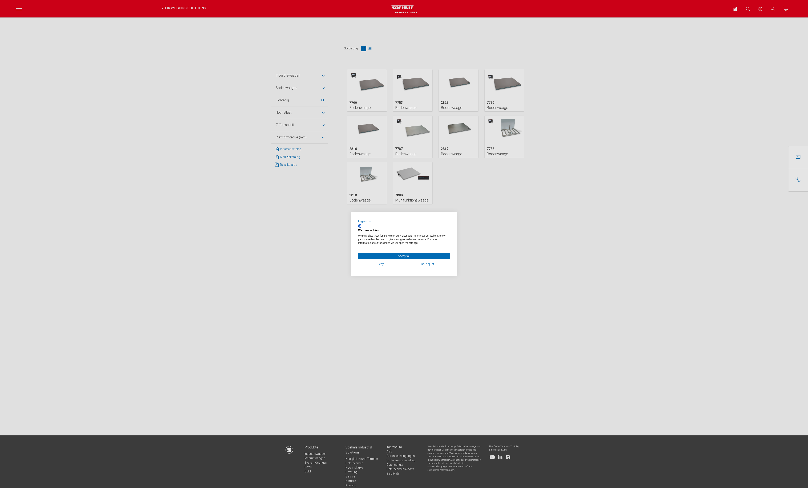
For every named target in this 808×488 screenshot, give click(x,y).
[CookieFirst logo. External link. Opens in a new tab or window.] (359, 226)
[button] (365, 221)
